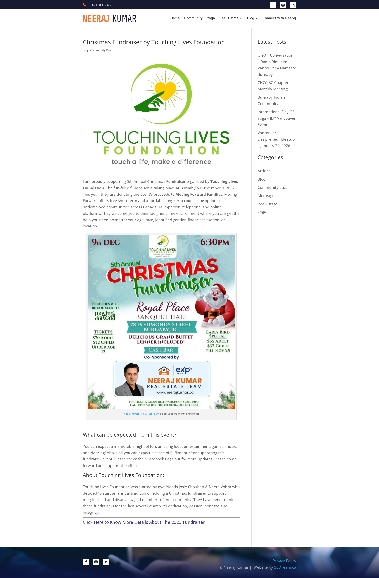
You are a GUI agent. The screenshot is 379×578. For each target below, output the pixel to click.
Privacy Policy (284, 560)
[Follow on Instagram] (283, 5)
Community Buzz (101, 50)
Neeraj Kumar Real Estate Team (141, 413)
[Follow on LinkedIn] (293, 5)
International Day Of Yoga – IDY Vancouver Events (277, 118)
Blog (250, 18)
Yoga (211, 18)
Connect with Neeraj (279, 18)
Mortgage (266, 195)
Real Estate (229, 18)
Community (193, 18)
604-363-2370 (101, 5)
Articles (264, 170)
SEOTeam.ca (285, 567)
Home (175, 18)
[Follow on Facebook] (273, 5)
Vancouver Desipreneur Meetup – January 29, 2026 (276, 139)
